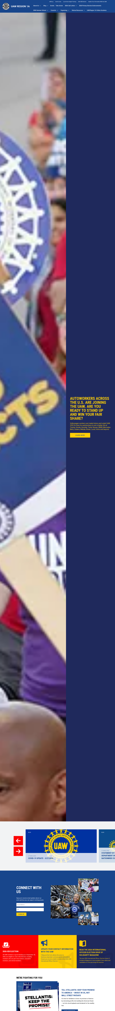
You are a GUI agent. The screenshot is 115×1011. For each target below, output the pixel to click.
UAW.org (51, 1)
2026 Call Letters (70, 5)
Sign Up (21, 914)
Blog (45, 5)
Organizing (64, 10)
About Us (36, 5)
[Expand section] (40, 5)
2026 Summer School (39, 10)
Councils (53, 10)
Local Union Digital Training (69, 1)
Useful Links (58, 1)
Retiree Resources (77, 10)
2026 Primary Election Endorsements (90, 5)
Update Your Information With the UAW (97, 1)
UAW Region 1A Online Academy (96, 10)
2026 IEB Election (82, 1)
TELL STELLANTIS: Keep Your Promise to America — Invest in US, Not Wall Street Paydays (78, 993)
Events (52, 5)
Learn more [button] (80, 435)
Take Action (59, 5)
